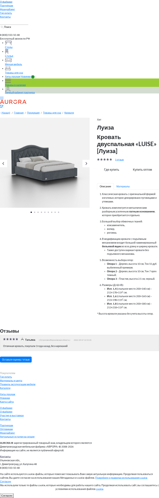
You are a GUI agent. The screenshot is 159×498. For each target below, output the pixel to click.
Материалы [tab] (123, 186)
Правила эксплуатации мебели (17, 384)
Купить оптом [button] (142, 169)
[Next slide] (86, 163)
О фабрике (6, 411)
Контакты (5, 419)
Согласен (5, 481)
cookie (99, 488)
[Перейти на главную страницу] (13, 30)
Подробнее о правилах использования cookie (121, 477)
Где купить (6, 376)
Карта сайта (7, 401)
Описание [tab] (105, 186)
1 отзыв (119, 159)
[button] (31, 212)
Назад (5, 112)
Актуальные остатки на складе (17, 436)
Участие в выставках (12, 415)
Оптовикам (6, 429)
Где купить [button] (111, 169)
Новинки (27, 76)
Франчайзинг (7, 432)
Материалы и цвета (11, 380)
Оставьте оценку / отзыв (16, 359)
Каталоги (5, 388)
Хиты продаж (12, 76)
